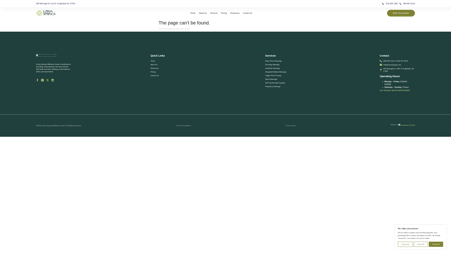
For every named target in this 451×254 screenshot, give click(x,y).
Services (214, 13)
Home (192, 13)
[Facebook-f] (37, 80)
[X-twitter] (47, 80)
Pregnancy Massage (272, 86)
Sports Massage (271, 79)
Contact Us (247, 13)
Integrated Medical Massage (275, 72)
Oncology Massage (272, 64)
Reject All (420, 244)
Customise (405, 244)
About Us (203, 13)
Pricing (224, 13)
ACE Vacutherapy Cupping (275, 83)
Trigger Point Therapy (273, 75)
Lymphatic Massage (272, 68)
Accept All (435, 244)
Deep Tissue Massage (273, 61)
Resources (234, 13)
